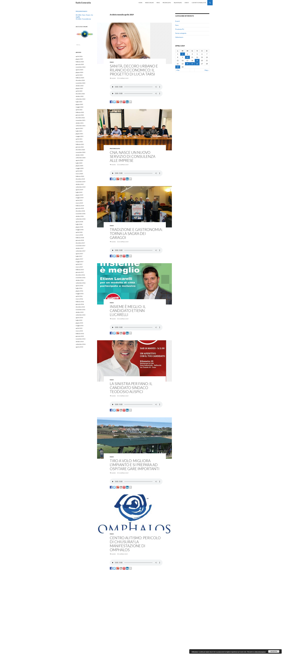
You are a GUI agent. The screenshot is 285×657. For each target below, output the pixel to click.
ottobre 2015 (79, 312)
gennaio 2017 (80, 272)
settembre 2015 (80, 315)
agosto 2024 (79, 70)
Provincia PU (167, 2)
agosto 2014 (79, 347)
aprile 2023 (79, 91)
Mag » (207, 70)
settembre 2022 (80, 99)
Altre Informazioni (260, 652)
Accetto (274, 651)
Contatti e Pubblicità (199, 2)
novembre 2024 (80, 67)
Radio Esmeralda (83, 2)
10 (187, 57)
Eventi (187, 2)
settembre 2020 (80, 157)
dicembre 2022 (80, 94)
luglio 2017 (79, 256)
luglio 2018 (79, 224)
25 (192, 64)
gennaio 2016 (80, 304)
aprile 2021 (79, 139)
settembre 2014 (80, 344)
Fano (158, 2)
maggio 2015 (79, 325)
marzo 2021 (79, 141)
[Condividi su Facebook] (111, 102)
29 (178, 67)
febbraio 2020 (80, 176)
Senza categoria (180, 33)
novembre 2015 (80, 309)
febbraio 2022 (80, 112)
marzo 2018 (79, 235)
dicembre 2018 (80, 211)
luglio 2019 (79, 192)
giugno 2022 (79, 104)
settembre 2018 (80, 219)
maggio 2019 (79, 197)
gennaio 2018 (80, 240)
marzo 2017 (79, 267)
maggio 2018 (79, 229)
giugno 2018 (79, 227)
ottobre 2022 (79, 96)
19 (197, 60)
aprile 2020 (79, 171)
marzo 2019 (79, 203)
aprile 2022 (79, 109)
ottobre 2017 (79, 248)
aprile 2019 (79, 200)
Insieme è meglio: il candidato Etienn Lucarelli (128, 310)
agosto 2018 (79, 221)
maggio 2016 (79, 293)
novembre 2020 (80, 152)
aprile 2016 (79, 296)
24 (187, 64)
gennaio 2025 (80, 64)
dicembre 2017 (80, 243)
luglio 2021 (79, 131)
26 (197, 64)
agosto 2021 (79, 128)
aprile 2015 (79, 328)
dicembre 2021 (80, 117)
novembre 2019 (80, 181)
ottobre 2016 (79, 280)
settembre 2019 (80, 187)
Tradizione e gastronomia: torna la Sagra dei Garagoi (136, 233)
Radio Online (149, 2)
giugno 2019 (79, 195)
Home (140, 2)
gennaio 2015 (80, 336)
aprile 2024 (79, 75)
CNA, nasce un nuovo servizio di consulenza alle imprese (132, 156)
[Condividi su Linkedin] (127, 102)
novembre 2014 (80, 339)
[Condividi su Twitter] (114, 102)
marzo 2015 (79, 331)
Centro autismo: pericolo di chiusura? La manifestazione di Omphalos (135, 544)
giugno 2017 (79, 259)
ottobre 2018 (79, 216)
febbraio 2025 (80, 62)
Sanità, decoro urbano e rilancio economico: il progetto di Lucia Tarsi (134, 70)
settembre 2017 (80, 251)
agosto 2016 (79, 285)
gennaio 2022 (80, 115)
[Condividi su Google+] (117, 102)
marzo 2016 (79, 299)
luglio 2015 (79, 320)
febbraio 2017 (80, 269)
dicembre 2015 (80, 307)
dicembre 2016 (80, 275)
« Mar (178, 70)
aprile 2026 (79, 56)
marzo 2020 (79, 173)
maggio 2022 (79, 107)
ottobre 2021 (79, 123)
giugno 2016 (79, 291)
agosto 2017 (79, 253)
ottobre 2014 (79, 341)
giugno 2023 (79, 88)
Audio (114, 78)
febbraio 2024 (80, 78)
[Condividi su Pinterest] (124, 102)
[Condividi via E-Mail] (130, 102)
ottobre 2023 (79, 86)
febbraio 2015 (80, 333)
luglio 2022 (79, 102)
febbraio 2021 (80, 144)
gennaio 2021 (80, 147)
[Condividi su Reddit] (120, 102)
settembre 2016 (80, 283)
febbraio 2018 (80, 237)
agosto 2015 (79, 317)
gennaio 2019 (80, 208)
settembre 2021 (80, 125)
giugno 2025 (79, 59)
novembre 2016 (80, 277)
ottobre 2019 (79, 184)
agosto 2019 (79, 189)
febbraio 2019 (80, 205)
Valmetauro (178, 2)
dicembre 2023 (80, 80)
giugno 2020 (79, 165)
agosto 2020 (79, 160)
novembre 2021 (80, 120)
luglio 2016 (79, 288)
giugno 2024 (79, 72)
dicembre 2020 (80, 149)
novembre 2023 (80, 83)
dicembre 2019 (80, 179)
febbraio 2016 (80, 301)
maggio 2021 (79, 136)
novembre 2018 (80, 213)
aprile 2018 (79, 232)
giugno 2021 (79, 133)
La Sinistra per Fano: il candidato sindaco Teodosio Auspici (131, 387)
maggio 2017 (79, 261)
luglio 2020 (79, 163)
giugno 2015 (79, 323)
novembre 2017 (80, 245)
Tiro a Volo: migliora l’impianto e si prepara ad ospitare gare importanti (134, 464)
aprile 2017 (79, 264)
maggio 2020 (79, 168)
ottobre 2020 (79, 155)
